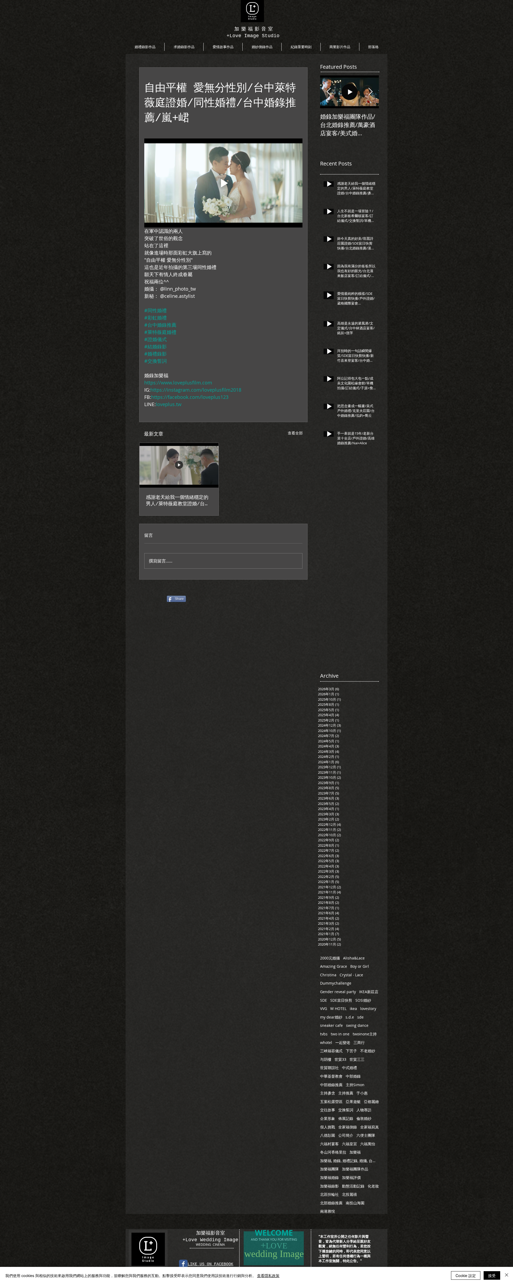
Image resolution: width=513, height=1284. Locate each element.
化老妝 (373, 1186)
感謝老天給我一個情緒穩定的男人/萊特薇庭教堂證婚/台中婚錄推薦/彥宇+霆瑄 (177, 501)
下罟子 (351, 1050)
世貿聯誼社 (329, 1067)
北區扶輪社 (329, 1194)
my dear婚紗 (331, 1017)
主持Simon (355, 1084)
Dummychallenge (335, 983)
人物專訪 (363, 1109)
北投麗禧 (349, 1194)
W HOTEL (338, 1008)
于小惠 (362, 1093)
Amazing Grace (333, 966)
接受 (492, 1275)
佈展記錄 (345, 1118)
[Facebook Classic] (183, 1264)
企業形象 (327, 1118)
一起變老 (342, 1042)
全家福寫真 (369, 1126)
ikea (353, 1008)
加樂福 (355, 1152)
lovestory (368, 1008)
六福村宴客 (329, 1143)
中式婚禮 (349, 1067)
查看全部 (295, 432)
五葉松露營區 (331, 1101)
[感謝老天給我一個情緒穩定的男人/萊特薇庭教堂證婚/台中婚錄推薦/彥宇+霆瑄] (179, 465)
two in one (340, 1033)
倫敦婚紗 (363, 1118)
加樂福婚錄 (329, 1177)
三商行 (359, 1042)
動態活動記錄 (353, 1186)
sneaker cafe (331, 1025)
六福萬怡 (367, 1143)
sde (360, 1017)
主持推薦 (345, 1093)
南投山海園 (355, 1202)
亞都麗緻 (371, 1101)
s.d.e (349, 1017)
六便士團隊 (365, 1135)
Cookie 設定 (466, 1275)
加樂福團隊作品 (355, 1168)
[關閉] (506, 1275)
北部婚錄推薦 (331, 1202)
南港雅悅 (327, 1211)
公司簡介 (345, 1135)
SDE (323, 1000)
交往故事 (327, 1109)
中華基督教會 (331, 1076)
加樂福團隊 (329, 1168)
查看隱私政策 (268, 1275)
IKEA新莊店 (368, 991)
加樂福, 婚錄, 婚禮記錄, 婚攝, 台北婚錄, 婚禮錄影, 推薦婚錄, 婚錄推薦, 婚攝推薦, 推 (349, 1160)
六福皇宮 (349, 1143)
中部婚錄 (353, 1076)
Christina (328, 974)
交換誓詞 (345, 1109)
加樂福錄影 (329, 1186)
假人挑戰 (327, 1126)
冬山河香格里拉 (333, 1152)
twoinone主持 (365, 1033)
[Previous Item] (328, 92)
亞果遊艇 (353, 1101)
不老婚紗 (367, 1050)
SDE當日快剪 (341, 1000)
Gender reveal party (338, 991)
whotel (326, 1042)
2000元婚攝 (330, 958)
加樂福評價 (351, 1177)
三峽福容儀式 (331, 1050)
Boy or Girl (359, 966)
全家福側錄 (347, 1126)
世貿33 (340, 1059)
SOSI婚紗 (363, 1000)
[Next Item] (370, 92)
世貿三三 (356, 1059)
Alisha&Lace (354, 958)
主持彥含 (327, 1093)
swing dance (357, 1025)
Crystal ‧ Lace (351, 974)
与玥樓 (325, 1059)
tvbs (324, 1033)
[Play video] (223, 183)
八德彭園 (327, 1135)
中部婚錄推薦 (331, 1084)
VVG (323, 1008)
